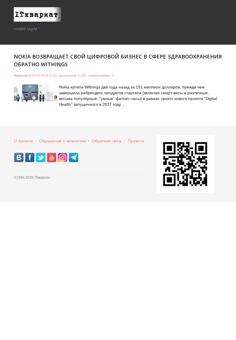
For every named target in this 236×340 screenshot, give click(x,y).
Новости (20, 75)
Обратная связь (107, 141)
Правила (136, 141)
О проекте (23, 141)
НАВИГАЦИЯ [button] (25, 28)
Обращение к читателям (62, 141)
